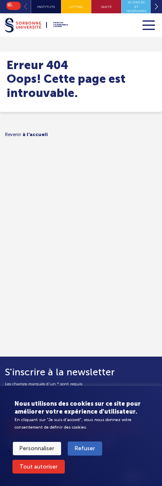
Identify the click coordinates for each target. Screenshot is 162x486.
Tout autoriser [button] (39, 467)
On (9, 4)
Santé (106, 7)
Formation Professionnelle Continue (60, 25)
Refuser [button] (85, 448)
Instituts (46, 7)
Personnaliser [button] (37, 448)
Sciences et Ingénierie (136, 6)
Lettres (76, 7)
